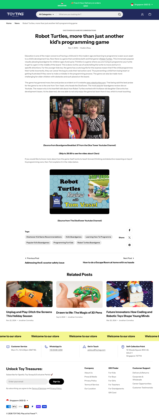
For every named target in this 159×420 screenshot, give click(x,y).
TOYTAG (16, 413)
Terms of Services (39, 388)
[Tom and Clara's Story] (79, 117)
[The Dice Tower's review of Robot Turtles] (79, 191)
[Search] (119, 14)
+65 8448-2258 (55, 350)
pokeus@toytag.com (96, 350)
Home (9, 23)
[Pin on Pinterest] (130, 245)
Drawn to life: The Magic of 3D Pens (79, 312)
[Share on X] (130, 238)
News (17, 23)
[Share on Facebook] (130, 230)
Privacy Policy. (56, 388)
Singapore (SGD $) (142, 4)
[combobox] (79, 14)
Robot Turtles (106, 59)
